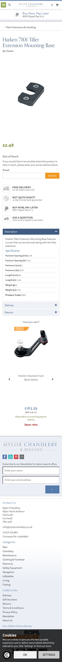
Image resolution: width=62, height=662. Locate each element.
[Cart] (57, 4)
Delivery (7, 595)
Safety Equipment (12, 568)
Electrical (8, 563)
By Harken (8, 51)
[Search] (9, 4)
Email (6, 170)
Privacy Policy (10, 612)
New (5, 547)
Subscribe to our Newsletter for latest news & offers (30, 464)
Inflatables (8, 576)
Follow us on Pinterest (16, 457)
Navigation (8, 572)
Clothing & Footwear (14, 559)
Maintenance (9, 555)
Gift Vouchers (10, 599)
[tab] (31, 232)
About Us (7, 620)
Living (6, 580)
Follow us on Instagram (22, 457)
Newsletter (8, 616)
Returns (7, 603)
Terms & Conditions (13, 608)
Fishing (6, 584)
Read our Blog (10, 457)
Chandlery (8, 551)
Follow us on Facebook (5, 457)
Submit (52, 176)
